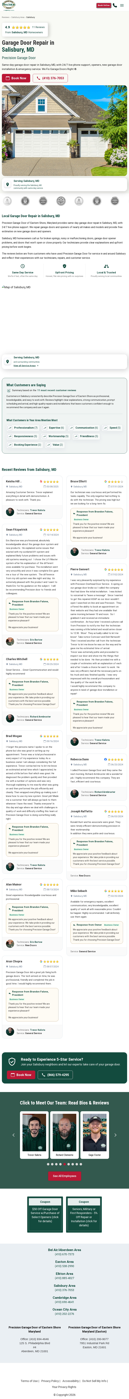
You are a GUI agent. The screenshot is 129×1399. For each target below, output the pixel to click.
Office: (34, 1339)
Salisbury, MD (15, 486)
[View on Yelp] (41, 481)
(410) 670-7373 (64, 1254)
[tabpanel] (34, 1134)
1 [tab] (48, 1164)
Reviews (5, 17)
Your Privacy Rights (64, 1387)
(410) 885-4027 (64, 1278)
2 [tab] (52, 1164)
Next (115, 1135)
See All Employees (64, 1176)
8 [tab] (76, 1164)
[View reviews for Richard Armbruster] (10, 718)
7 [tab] (72, 1164)
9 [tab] (80, 1164)
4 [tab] (60, 1164)
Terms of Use (29, 1381)
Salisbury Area (17, 17)
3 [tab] (56, 1164)
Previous (14, 1135)
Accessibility (70, 1381)
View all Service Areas (25, 365)
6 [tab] (68, 1164)
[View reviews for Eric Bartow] (10, 641)
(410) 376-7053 (53, 78)
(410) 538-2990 (64, 1266)
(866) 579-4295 (58, 1075)
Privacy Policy (50, 1381)
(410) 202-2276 (64, 1313)
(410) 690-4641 (64, 1302)
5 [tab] (64, 1164)
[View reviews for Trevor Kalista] (10, 512)
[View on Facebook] (105, 759)
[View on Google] (41, 529)
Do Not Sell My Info (94, 1381)
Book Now (18, 78)
